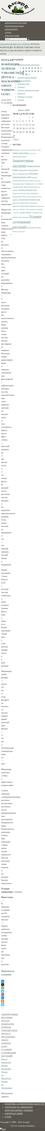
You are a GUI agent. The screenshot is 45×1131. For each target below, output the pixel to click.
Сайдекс (22, 209)
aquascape (16, 150)
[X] (2, 984)
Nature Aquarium (21, 153)
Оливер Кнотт (24, 203)
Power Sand (32, 153)
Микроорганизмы (32, 196)
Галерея (21, 87)
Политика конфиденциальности (24, 1104)
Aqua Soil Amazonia (31, 150)
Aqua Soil (22, 150)
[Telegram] (2, 991)
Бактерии (15, 173)
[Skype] (2, 1004)
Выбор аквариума (35, 180)
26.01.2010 (6, 100)
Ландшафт (23, 193)
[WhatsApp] (2, 987)
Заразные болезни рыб (27, 190)
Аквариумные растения (14, 44)
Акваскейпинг (24, 80)
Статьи (20, 100)
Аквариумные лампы (20, 156)
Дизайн (15, 190)
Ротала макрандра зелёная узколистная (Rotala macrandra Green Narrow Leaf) (9, 1034)
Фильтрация (31, 227)
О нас (8, 1117)
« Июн (16, 139)
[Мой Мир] (2, 997)
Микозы (24, 196)
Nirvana (22, 1126)
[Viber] (2, 994)
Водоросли (26, 180)
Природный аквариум (28, 206)
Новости (21, 93)
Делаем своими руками (28, 90)
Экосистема (21, 231)
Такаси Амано (25, 212)
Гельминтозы (28, 184)
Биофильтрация (23, 174)
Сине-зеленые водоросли (33, 209)
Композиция (16, 193)
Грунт (35, 183)
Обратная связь (14, 1113)
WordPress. (31, 1126)
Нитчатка (16, 203)
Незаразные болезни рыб (30, 199)
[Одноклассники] (2, 1001)
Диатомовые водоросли (31, 187)
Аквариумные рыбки (27, 77)
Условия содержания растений (8, 1052)
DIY (39, 150)
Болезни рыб (23, 84)
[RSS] (3, 1129)
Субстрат (16, 212)
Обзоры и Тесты (24, 96)
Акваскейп (23, 170)
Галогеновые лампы (18, 183)
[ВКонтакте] (2, 981)
